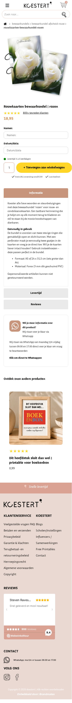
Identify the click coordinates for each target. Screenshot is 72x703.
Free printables (45, 549)
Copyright (10, 574)
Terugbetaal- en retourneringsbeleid (16, 552)
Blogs (39, 524)
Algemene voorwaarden (19, 568)
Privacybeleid (12, 537)
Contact (41, 555)
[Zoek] (65, 14)
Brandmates (47, 694)
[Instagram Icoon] (7, 677)
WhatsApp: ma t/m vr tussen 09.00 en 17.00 (34, 660)
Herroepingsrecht (15, 562)
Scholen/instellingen (49, 530)
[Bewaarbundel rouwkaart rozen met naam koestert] (36, 65)
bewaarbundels (20, 23)
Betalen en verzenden (17, 530)
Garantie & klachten (16, 543)
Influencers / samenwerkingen (47, 540)
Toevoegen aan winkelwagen (45, 168)
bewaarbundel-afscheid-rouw (48, 23)
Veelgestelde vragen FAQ (19, 524)
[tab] (36, 193)
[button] (7, 6)
